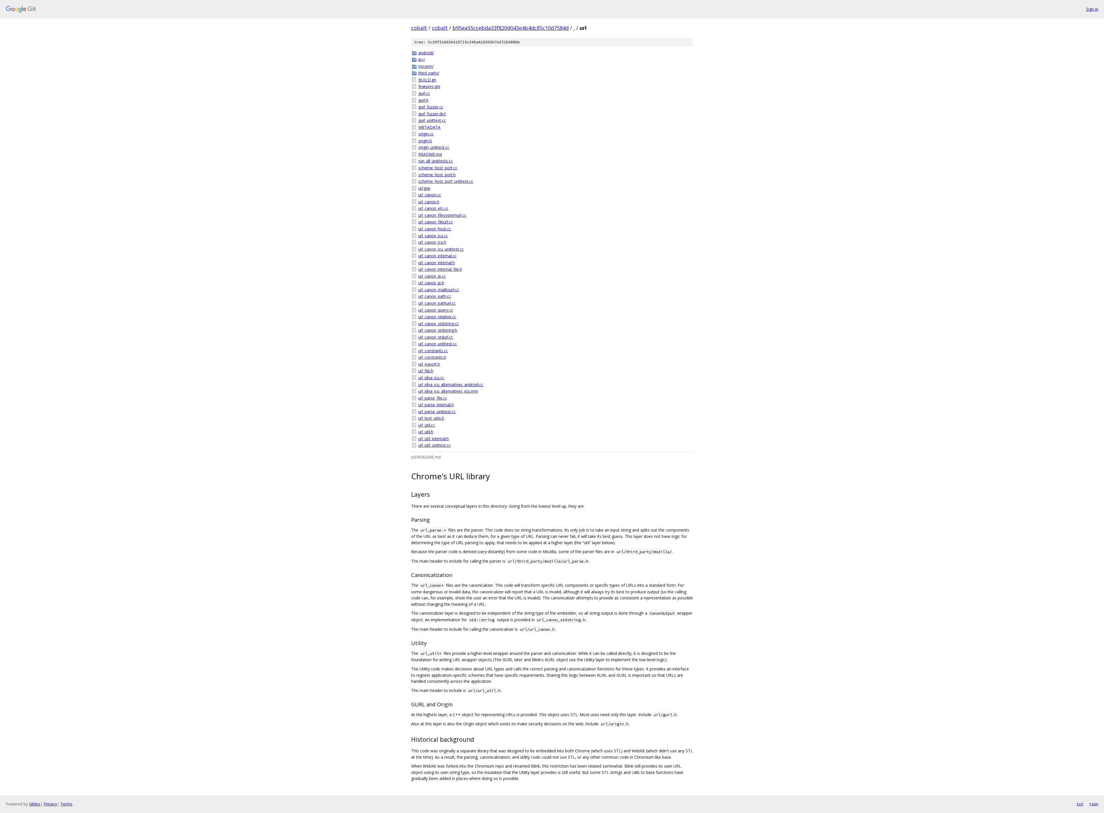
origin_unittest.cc (433, 147)
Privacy (50, 804)
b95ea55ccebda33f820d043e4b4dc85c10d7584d (511, 27)
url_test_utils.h (431, 418)
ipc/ (421, 59)
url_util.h (425, 431)
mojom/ (426, 66)
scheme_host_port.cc (437, 167)
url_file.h (425, 370)
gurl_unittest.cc (432, 120)
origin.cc (426, 134)
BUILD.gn (427, 80)
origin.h (425, 140)
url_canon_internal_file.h (440, 269)
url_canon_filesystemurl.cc (442, 215)
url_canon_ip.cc (432, 276)
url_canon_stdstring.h (437, 330)
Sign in (1092, 9)
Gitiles (34, 804)
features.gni (429, 86)
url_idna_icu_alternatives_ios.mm (448, 391)
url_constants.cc (433, 350)
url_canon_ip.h (431, 282)
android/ (426, 52)
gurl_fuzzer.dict (432, 113)
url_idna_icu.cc (431, 377)
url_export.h (429, 364)
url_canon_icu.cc (433, 235)
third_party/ (428, 73)
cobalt (419, 27)
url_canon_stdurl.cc (435, 337)
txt (1079, 803)
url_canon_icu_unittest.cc (441, 249)
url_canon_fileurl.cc (435, 222)
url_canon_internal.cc (437, 255)
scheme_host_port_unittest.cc (445, 181)
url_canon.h (428, 201)
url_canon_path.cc (434, 296)
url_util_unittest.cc (434, 445)
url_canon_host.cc (434, 228)
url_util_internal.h (433, 438)
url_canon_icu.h (432, 242)
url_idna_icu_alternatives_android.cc (450, 384)
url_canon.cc (429, 195)
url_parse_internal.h (436, 404)
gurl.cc (424, 93)
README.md (430, 154)
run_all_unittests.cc (435, 161)
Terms (66, 804)
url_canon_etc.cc (433, 208)
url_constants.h (432, 357)
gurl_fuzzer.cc (430, 107)
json (1093, 803)
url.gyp (424, 188)
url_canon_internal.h (436, 262)
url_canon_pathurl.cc (437, 303)
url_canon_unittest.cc (437, 343)
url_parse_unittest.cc (437, 411)
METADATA (429, 127)
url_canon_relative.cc (437, 316)
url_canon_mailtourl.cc (438, 289)
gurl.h (423, 100)
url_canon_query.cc (435, 310)
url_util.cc (426, 425)
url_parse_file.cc (432, 398)
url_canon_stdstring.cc (438, 323)
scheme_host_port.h (437, 174)
